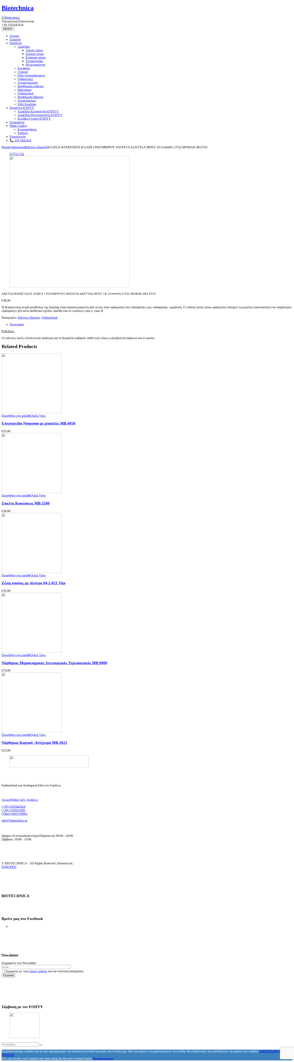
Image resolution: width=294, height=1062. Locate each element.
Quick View (38, 415)
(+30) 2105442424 (13, 806)
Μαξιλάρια (24, 90)
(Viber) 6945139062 (14, 813)
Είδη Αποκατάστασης (31, 75)
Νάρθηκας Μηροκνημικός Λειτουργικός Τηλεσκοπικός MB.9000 (54, 663)
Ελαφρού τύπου (36, 57)
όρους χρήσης (38, 971)
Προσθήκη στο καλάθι (16, 415)
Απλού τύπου (34, 50)
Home (5, 147)
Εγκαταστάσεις (27, 129)
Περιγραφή (17, 324)
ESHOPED (9, 867)
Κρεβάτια (24, 68)
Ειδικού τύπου (35, 54)
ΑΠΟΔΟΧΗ (267, 1051)
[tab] (151, 324)
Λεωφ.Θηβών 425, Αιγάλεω (20, 799)
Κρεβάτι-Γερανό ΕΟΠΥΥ (34, 118)
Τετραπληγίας (34, 61)
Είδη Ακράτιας (27, 104)
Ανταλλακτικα (27, 100)
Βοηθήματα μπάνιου (31, 86)
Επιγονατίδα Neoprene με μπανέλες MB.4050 (38, 423)
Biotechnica (18, 7)
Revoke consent (103, 1058)
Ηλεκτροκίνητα (35, 64)
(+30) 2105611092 (13, 810)
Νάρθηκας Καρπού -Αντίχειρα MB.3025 (34, 743)
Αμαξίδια (24, 46)
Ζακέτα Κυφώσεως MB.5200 (26, 503)
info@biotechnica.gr (14, 820)
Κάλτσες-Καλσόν (36, 147)
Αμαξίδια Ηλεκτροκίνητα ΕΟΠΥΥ (40, 115)
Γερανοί (23, 72)
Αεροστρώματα (28, 82)
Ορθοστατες (25, 79)
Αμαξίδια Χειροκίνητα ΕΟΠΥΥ (38, 111)
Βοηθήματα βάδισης (30, 97)
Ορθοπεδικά (25, 93)
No (277, 1051)
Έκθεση (23, 133)
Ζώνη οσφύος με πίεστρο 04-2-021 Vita (33, 583)
